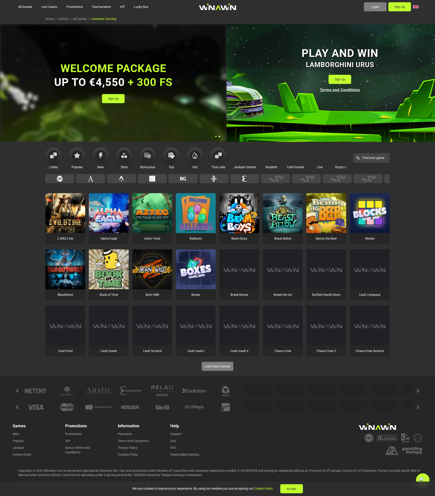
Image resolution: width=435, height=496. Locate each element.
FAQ (173, 441)
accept (291, 489)
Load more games (217, 366)
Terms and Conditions (133, 441)
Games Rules (22, 454)
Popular (18, 441)
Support (176, 434)
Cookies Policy (128, 454)
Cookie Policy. (263, 488)
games (63, 19)
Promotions (73, 434)
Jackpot (18, 448)
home (49, 19)
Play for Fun (65, 222)
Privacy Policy (127, 448)
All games (80, 19)
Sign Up (399, 7)
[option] (59, 178)
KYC (173, 448)
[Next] (418, 391)
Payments (125, 434)
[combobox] (417, 7)
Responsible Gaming (184, 454)
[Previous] (17, 391)
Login (375, 7)
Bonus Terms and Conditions (77, 450)
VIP (67, 441)
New (16, 434)
